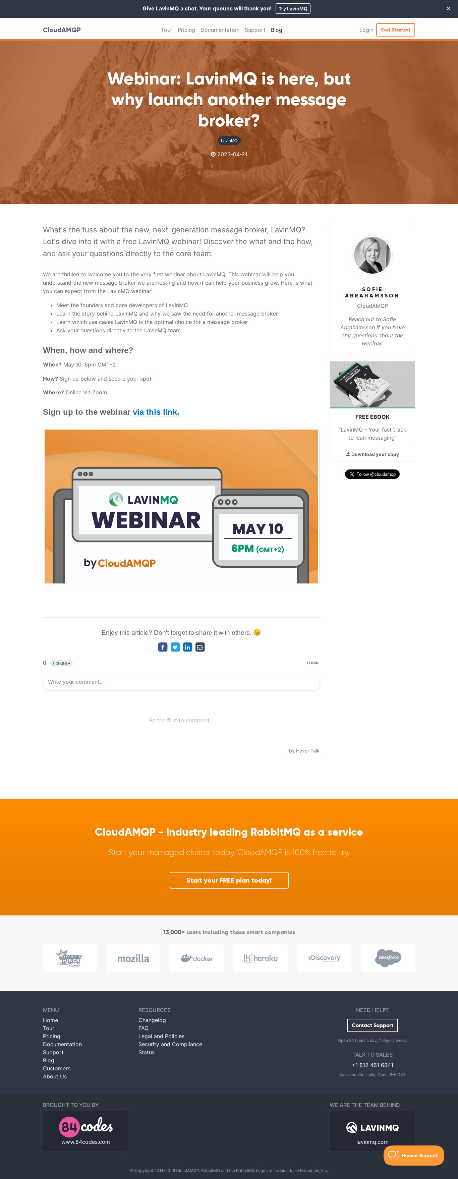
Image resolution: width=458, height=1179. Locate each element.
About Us (55, 1076)
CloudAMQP (62, 30)
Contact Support (372, 1025)
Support (255, 29)
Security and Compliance (170, 1044)
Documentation (220, 29)
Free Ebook (372, 416)
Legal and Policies (161, 1036)
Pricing (186, 29)
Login (366, 29)
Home (50, 1020)
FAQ (143, 1028)
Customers (56, 1068)
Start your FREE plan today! (229, 880)
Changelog (152, 1020)
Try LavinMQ (293, 8)
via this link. (156, 411)
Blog (276, 29)
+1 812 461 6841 (372, 1065)
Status (146, 1052)
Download (374, 454)
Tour (166, 29)
